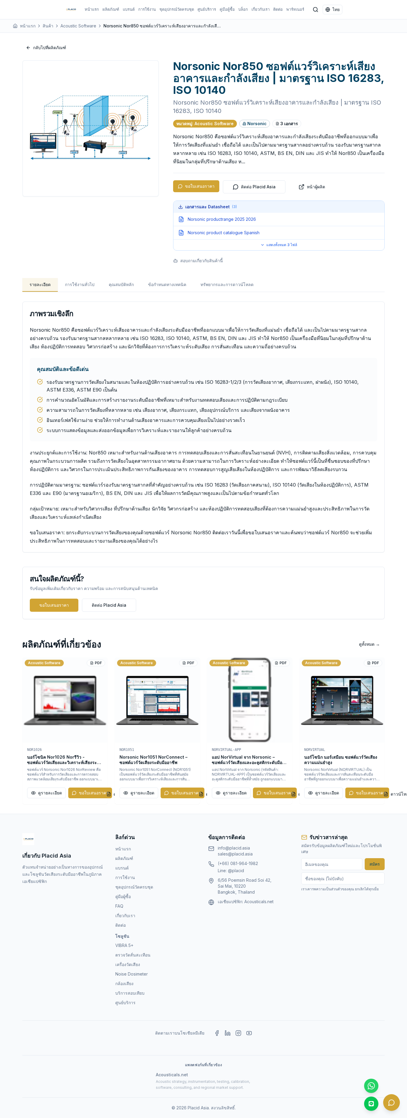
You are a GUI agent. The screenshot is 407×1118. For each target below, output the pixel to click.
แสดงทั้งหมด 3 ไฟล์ (281, 245)
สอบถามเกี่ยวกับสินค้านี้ (201, 260)
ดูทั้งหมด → (369, 644)
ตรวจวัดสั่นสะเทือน (132, 954)
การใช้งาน (147, 9)
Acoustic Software (78, 25)
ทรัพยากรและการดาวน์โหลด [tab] (227, 284)
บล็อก (243, 9)
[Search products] (315, 9)
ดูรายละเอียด (50, 792)
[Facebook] (217, 1033)
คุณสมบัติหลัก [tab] (121, 284)
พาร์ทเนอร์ (295, 9)
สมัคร (374, 864)
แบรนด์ (129, 9)
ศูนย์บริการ (207, 9)
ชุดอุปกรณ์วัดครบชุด (176, 9)
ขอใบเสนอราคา (200, 186)
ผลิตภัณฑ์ (110, 9)
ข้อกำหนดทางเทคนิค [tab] (167, 284)
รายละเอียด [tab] (40, 284)
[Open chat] (391, 1102)
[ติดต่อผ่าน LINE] (371, 1104)
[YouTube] (249, 1033)
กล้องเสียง (124, 983)
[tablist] (203, 285)
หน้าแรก (92, 9)
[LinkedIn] (228, 1033)
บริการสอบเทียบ (130, 993)
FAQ (119, 906)
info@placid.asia (234, 847)
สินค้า (48, 25)
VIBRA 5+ (124, 945)
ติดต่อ (278, 9)
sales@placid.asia (235, 853)
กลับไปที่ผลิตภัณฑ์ (49, 47)
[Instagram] (238, 1033)
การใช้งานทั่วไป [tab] (79, 284)
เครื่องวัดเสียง (127, 964)
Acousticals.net (259, 901)
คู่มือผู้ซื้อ (227, 9)
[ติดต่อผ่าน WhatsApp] (371, 1086)
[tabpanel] (203, 427)
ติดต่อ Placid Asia (258, 186)
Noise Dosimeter (131, 973)
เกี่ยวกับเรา (260, 9)
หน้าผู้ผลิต (316, 186)
